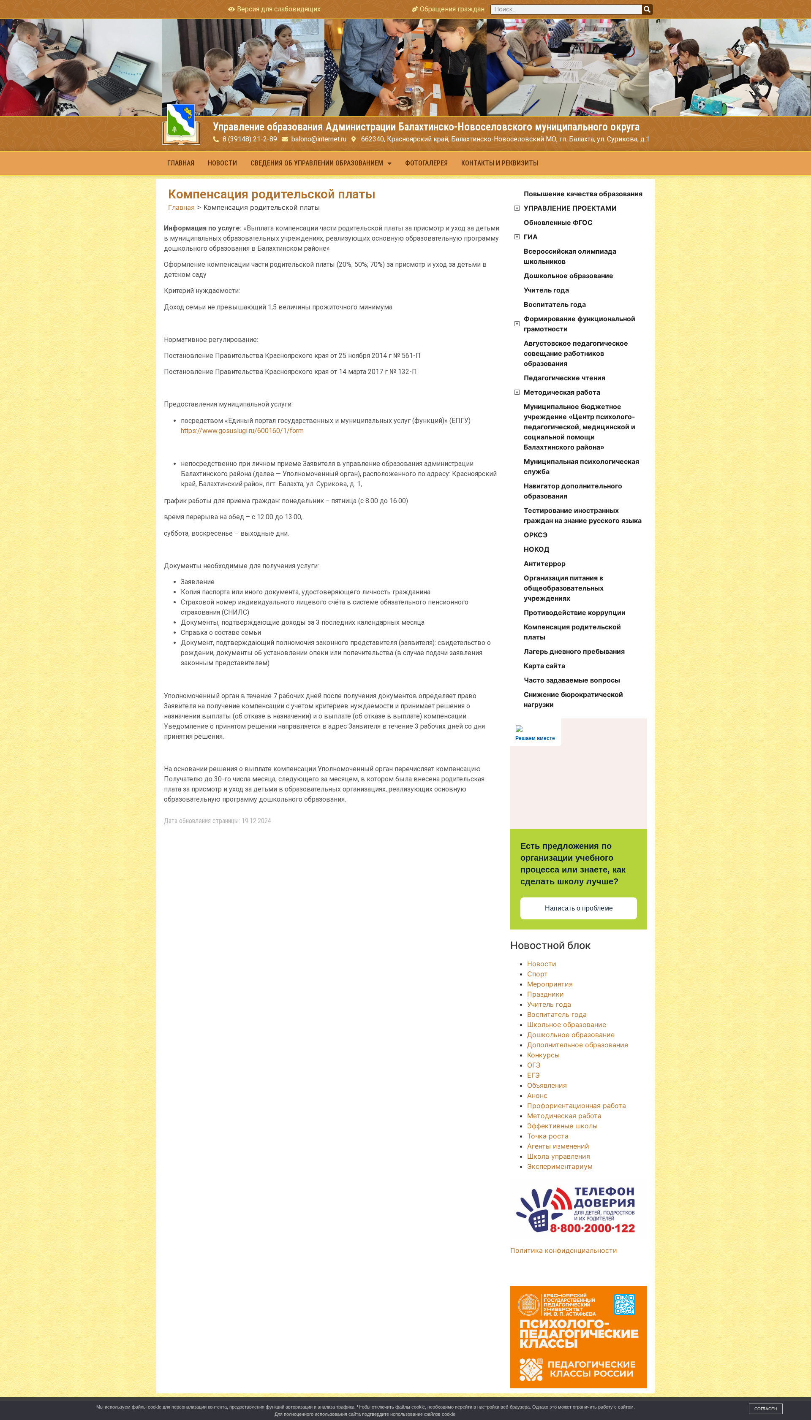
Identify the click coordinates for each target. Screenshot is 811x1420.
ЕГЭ (533, 1075)
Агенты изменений (558, 1146)
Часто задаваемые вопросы (572, 680)
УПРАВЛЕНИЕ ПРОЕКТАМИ (570, 208)
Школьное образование (566, 1024)
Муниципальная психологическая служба (581, 466)
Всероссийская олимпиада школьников (570, 256)
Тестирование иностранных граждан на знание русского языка (583, 515)
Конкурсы (543, 1055)
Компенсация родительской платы (572, 632)
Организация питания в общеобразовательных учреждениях (564, 588)
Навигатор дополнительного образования (573, 491)
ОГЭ (534, 1065)
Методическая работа (562, 392)
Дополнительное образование (577, 1045)
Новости (222, 163)
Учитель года (546, 290)
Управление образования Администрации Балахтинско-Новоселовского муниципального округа (426, 127)
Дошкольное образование (568, 275)
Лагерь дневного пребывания (574, 651)
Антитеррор (545, 563)
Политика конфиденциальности (563, 1250)
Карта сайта (544, 665)
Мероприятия (550, 984)
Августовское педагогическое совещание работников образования (576, 353)
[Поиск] (647, 9)
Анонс (537, 1095)
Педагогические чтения (564, 378)
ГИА (531, 237)
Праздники (545, 994)
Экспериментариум (560, 1166)
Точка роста (548, 1136)
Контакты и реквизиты (499, 163)
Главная (180, 163)
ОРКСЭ (535, 535)
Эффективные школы (562, 1126)
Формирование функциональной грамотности (579, 323)
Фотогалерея (426, 163)
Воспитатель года (555, 304)
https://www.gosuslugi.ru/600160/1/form (242, 431)
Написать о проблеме (579, 908)
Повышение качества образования (583, 194)
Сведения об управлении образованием (316, 163)
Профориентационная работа (576, 1105)
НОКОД (537, 549)
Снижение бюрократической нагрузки (573, 699)
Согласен (765, 1408)
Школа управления (558, 1156)
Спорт (537, 974)
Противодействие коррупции (575, 612)
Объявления (547, 1085)
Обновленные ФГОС (558, 222)
